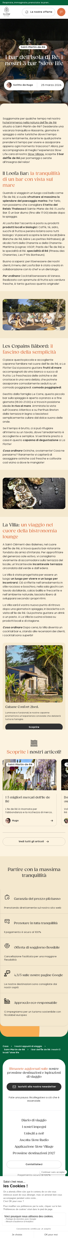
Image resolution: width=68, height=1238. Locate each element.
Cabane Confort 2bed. (22, 707)
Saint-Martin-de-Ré (14, 1050)
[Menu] (61, 12)
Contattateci (34, 1164)
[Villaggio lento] (6, 12)
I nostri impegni (34, 1127)
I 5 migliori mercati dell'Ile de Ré (27, 799)
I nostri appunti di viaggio (28, 1046)
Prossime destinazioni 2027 (34, 1153)
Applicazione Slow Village (34, 1146)
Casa (5, 1046)
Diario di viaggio (34, 1120)
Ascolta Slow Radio (34, 1140)
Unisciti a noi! (34, 1133)
